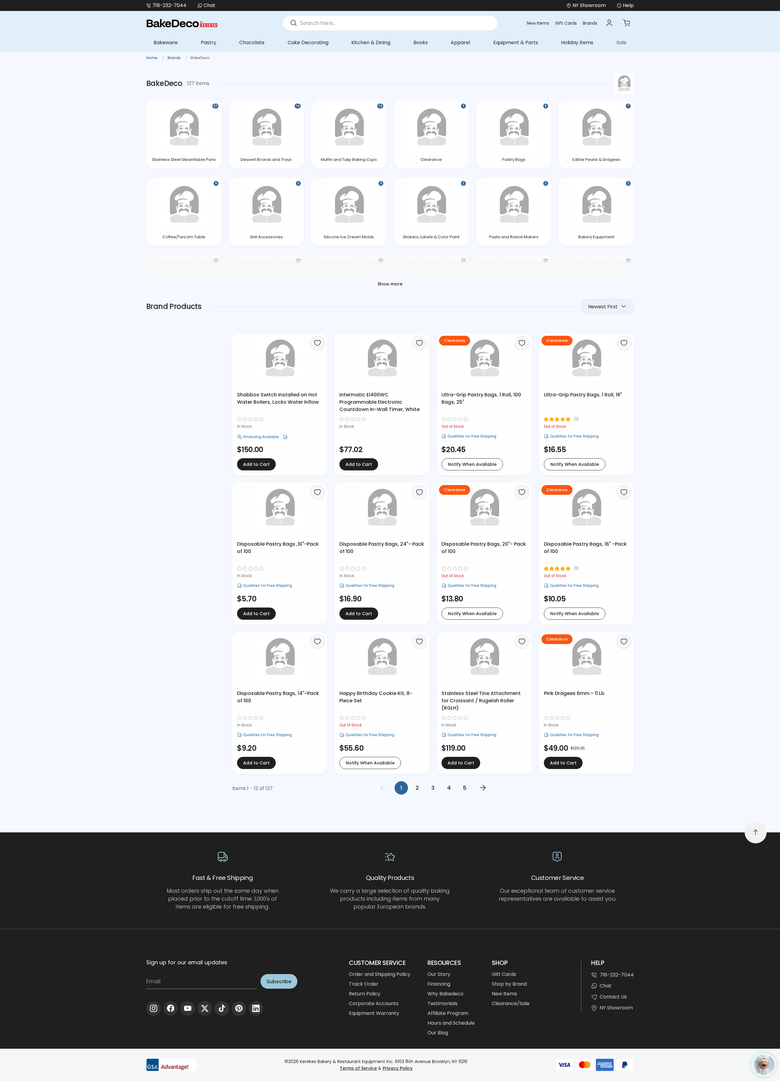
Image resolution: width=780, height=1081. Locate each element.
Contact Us (613, 996)
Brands (590, 23)
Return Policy (364, 993)
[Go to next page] (483, 788)
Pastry (208, 42)
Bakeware (166, 42)
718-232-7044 (169, 5)
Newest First (603, 306)
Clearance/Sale (511, 1003)
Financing (438, 983)
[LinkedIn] (256, 1008)
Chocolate (251, 42)
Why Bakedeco (445, 993)
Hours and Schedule (451, 1022)
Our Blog (437, 1032)
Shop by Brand (509, 983)
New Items (538, 23)
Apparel (460, 42)
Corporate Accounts (374, 1003)
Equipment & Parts (515, 42)
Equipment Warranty (374, 1013)
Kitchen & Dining (370, 42)
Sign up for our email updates (186, 962)
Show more (390, 284)
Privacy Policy (398, 1068)
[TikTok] (221, 1008)
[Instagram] (153, 1008)
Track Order (363, 983)
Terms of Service (358, 1068)
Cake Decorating (308, 42)
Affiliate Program (447, 1013)
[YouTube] (187, 1008)
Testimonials (442, 1003)
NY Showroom (616, 1007)
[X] (204, 1008)
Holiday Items (577, 42)
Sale (621, 42)
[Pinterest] (239, 1008)
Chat (209, 5)
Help (628, 5)
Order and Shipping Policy (379, 974)
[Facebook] (170, 1008)
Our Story (438, 974)
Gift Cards (566, 23)
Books (420, 42)
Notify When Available (472, 464)
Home (152, 57)
